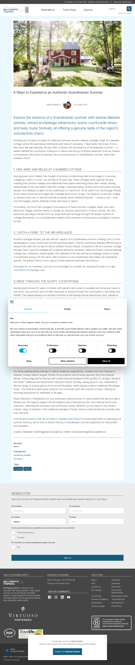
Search (129, 8)
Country (16, 517)
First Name (17, 506)
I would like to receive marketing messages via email (34, 543)
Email (73, 517)
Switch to (67, 651)
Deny (29, 361)
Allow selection (68, 361)
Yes (18, 547)
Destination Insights (22, 455)
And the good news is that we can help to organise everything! (46, 418)
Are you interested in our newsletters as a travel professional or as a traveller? (44, 528)
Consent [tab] (28, 309)
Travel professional (25, 532)
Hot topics (18, 459)
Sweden (18, 469)
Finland (27, 469)
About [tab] (107, 309)
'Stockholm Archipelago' (26, 270)
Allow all (106, 361)
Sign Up (67, 558)
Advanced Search (125, 13)
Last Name (75, 506)
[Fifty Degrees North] (12, 10)
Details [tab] (67, 309)
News (16, 446)
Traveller (21, 537)
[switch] (52, 350)
